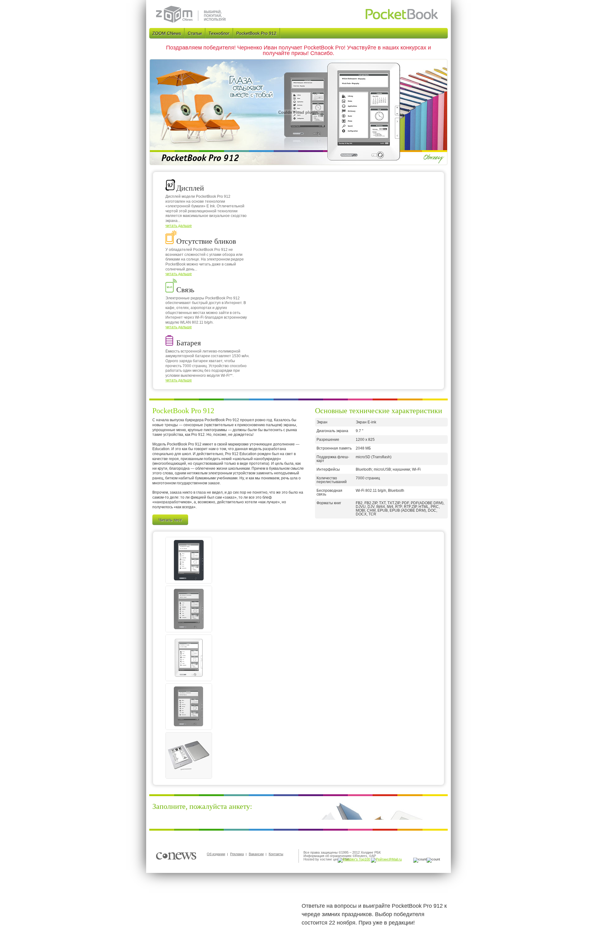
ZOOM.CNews (166, 33)
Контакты (276, 854)
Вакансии (256, 854)
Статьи (195, 33)
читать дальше (178, 226)
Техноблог (219, 33)
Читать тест (170, 519)
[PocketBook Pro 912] (188, 582)
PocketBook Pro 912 (256, 33)
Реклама (237, 854)
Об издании (216, 854)
